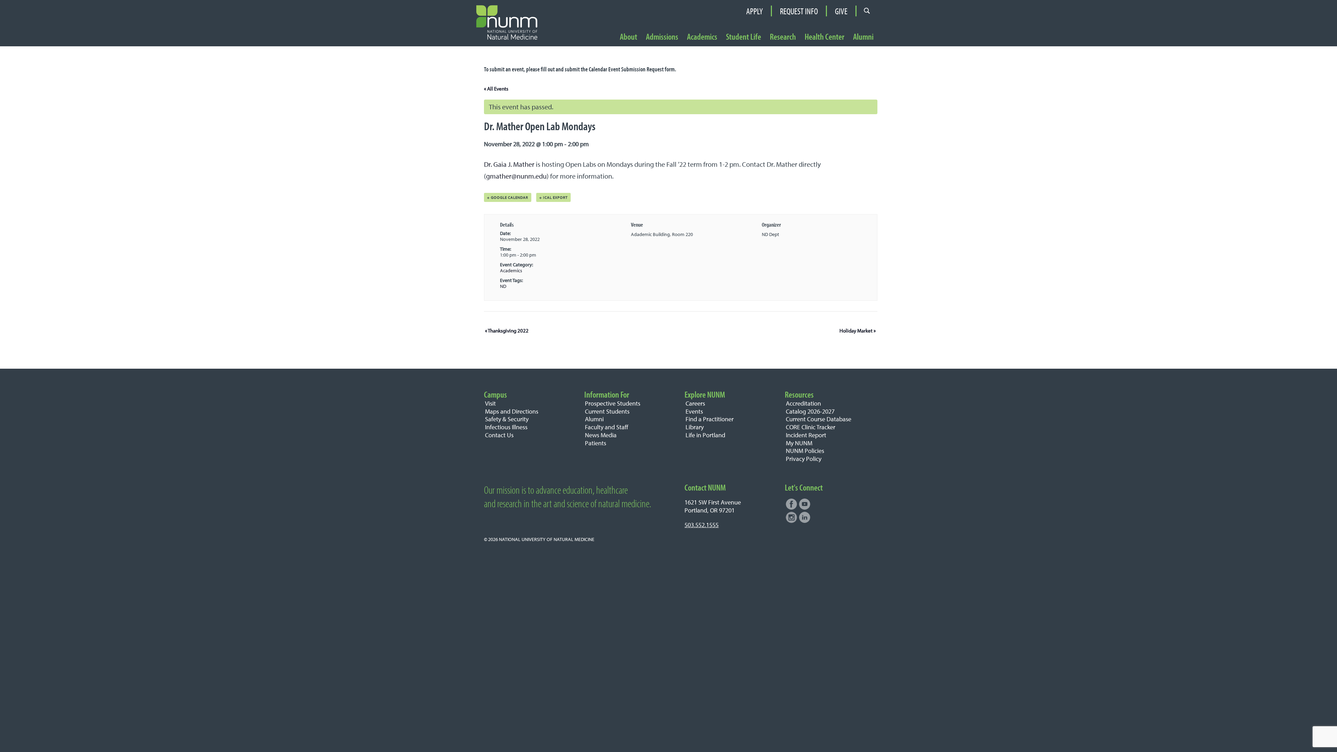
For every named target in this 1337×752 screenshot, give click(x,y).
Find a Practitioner (710, 419)
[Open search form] (867, 10)
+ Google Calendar (507, 197)
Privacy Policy (803, 459)
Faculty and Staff (606, 427)
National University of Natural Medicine (546, 539)
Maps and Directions (511, 411)
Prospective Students (612, 403)
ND (503, 286)
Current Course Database (818, 419)
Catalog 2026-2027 (810, 411)
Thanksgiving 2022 (507, 330)
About (628, 37)
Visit (490, 403)
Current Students (607, 411)
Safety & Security (507, 419)
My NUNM (799, 443)
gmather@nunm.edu (516, 176)
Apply (754, 11)
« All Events (496, 88)
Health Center (824, 37)
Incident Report (806, 435)
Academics (702, 37)
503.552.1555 (702, 525)
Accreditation (803, 403)
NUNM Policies (805, 451)
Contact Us (499, 435)
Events (694, 411)
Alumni (863, 37)
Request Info (799, 11)
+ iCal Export (553, 197)
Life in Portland (705, 435)
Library (695, 427)
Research (783, 37)
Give (841, 11)
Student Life (743, 37)
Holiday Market (857, 330)
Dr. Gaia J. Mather (509, 164)
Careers (695, 403)
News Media (601, 435)
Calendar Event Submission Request (626, 69)
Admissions (662, 37)
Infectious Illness (506, 427)
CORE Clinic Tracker (810, 427)
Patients (595, 443)
